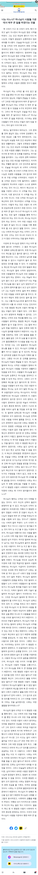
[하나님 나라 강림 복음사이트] (19, 10)
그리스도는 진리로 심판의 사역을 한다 (17, 837)
